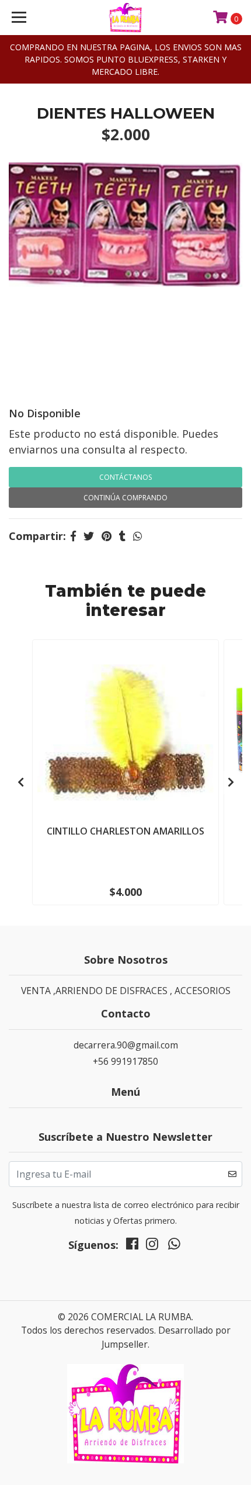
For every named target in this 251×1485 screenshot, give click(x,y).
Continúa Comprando (125, 498)
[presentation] (20, 782)
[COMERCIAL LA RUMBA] (126, 17)
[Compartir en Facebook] (73, 536)
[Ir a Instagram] (152, 1246)
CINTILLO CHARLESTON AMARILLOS (125, 831)
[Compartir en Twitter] (88, 536)
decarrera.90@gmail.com (126, 1045)
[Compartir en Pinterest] (106, 536)
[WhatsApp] (174, 1246)
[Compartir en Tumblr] (122, 536)
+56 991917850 (125, 1061)
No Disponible (45, 413)
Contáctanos (125, 477)
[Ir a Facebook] (132, 1246)
